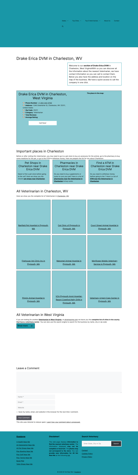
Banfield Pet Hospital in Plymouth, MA (33, 227)
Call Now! (42, 123)
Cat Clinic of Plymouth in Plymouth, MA (69, 227)
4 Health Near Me (23, 442)
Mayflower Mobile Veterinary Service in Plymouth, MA (104, 262)
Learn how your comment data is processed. (63, 422)
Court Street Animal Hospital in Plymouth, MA (104, 227)
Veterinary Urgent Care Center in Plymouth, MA (104, 299)
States (64, 21)
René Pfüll (20, 461)
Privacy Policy (87, 457)
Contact (116, 21)
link (68, 455)
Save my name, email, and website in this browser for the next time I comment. (48, 412)
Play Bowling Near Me (24, 451)
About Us (107, 21)
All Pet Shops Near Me (24, 448)
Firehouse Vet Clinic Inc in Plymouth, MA (33, 262)
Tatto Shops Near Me (24, 464)
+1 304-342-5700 (45, 103)
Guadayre (20, 436)
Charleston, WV (63, 196)
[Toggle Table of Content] (31, 325)
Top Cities (75, 21)
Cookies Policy (87, 454)
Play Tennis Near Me (24, 458)
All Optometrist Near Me (25, 445)
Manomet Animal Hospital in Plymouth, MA (69, 262)
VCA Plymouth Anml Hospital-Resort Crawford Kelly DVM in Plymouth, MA (69, 299)
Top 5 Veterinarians (91, 21)
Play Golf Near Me (23, 455)
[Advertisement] (69, 343)
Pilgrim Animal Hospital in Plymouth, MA (33, 299)
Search (116, 443)
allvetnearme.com (71, 320)
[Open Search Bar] (62, 26)
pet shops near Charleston (34, 179)
